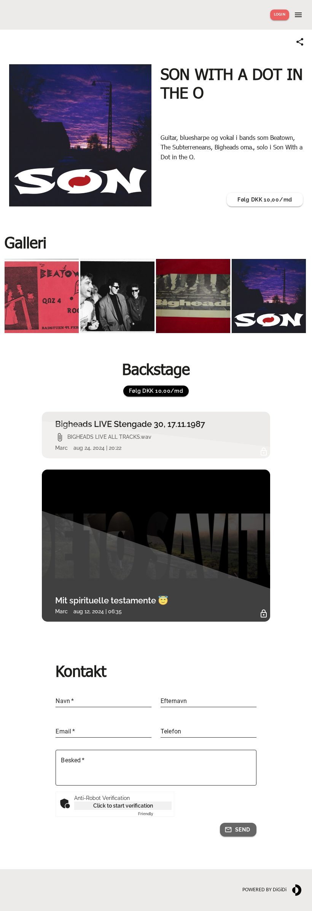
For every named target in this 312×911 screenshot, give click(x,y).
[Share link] (300, 42)
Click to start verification (123, 806)
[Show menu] (298, 15)
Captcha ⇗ (155, 814)
